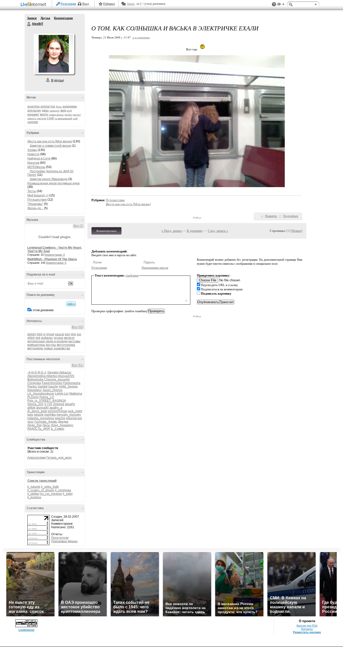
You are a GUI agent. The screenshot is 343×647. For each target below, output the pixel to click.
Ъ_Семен (57, 428)
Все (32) (77, 327)
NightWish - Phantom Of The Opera (52, 259)
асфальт (47, 338)
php (73, 334)
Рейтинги (109, 4)
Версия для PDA (307, 625)
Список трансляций (41, 480)
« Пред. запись (171, 231)
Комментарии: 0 (54, 254)
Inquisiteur (34, 390)
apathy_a (55, 407)
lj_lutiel (68, 494)
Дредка (63, 421)
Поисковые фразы (64, 541)
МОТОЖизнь (36, 167)
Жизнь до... (35, 208)
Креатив (33, 163)
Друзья (45, 18)
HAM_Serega (68, 386)
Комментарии (63, 18)
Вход (85, 4)
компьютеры (36, 345)
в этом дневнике (42, 310)
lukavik (38, 414)
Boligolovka (35, 379)
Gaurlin (53, 386)
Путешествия (37, 199)
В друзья (57, 80)
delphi (31, 334)
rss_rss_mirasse (51, 494)
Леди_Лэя (34, 425)
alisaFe (70, 404)
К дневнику (195, 231)
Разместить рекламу (307, 632)
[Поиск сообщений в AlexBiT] (71, 304)
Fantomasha (71, 383)
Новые (296, 231)
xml (37, 338)
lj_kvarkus (34, 497)
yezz (30, 421)
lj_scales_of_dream (40, 490)
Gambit (42, 386)
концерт (33, 114)
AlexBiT (29, 24)
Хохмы (32, 150)
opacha (60, 418)
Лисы (46, 425)
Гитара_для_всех (59, 457)
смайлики (132, 275)
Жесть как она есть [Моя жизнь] (49, 141)
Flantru (32, 386)
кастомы (74, 341)
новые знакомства (57, 348)
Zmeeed (58, 404)
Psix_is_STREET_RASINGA (46, 400)
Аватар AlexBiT (54, 54)
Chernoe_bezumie (57, 379)
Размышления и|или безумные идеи (53, 183)
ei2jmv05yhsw (57, 411)
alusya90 (42, 407)
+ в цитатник (141, 37)
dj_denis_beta (37, 411)
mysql (50, 334)
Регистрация (68, 4)
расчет (77, 114)
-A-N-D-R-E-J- (37, 372)
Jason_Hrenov (52, 390)
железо (69, 338)
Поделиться (290, 216)
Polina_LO (46, 397)
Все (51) (77, 365)
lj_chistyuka (63, 490)
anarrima (33, 106)
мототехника (66, 345)
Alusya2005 (66, 376)
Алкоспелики (36, 457)
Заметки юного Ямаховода (49, 179)
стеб (50, 118)
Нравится (271, 216)
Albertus (52, 376)
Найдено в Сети (38, 158)
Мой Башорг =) (37, 195)
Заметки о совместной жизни (50, 145)
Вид (280, 5)
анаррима (70, 106)
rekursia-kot (74, 418)
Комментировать (106, 230)
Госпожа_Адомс (45, 421)
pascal (59, 334)
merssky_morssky (68, 414)
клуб (69, 110)
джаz (45, 110)
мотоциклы (35, 348)
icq (52, 106)
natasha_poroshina (40, 418)
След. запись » (218, 231)
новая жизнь (56, 114)
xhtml (31, 338)
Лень (59, 106)
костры (51, 345)
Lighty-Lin (62, 393)
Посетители (60, 538)
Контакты (307, 628)
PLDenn (33, 397)
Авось (131, 4)
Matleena (75, 393)
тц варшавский (63, 118)
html (39, 334)
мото (44, 114)
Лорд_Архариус (62, 425)
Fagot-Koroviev (52, 383)
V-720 (48, 404)
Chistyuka (34, 383)
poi (79, 334)
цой (75, 118)
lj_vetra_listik (50, 487)
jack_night (75, 411)
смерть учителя (36, 118)
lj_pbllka (33, 494)
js (44, 334)
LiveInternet (34, 4)
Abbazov (65, 372)
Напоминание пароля (155, 267)
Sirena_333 (35, 404)
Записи (32, 18)
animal (45, 106)
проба (68, 114)
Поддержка (274, 4)
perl (67, 334)
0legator (53, 372)
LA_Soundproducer (40, 393)
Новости (33, 154)
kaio (30, 414)
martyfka (50, 414)
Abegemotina (36, 376)
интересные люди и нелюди (47, 341)
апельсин (34, 110)
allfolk (31, 407)
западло (54, 110)
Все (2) (78, 226)
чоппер (32, 122)
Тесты (31, 191)
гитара (58, 338)
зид (63, 110)
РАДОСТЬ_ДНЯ (38, 428)
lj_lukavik (33, 487)
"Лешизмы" (35, 204)
